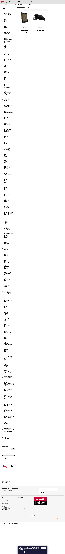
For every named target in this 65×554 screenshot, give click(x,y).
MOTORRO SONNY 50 (7, 372)
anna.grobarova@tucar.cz (7, 504)
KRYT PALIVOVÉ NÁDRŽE (7, 232)
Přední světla (6, 80)
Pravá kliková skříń (7, 134)
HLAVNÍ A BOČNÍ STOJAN (8, 399)
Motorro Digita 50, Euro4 (8, 431)
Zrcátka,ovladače (7, 61)
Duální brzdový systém (8, 253)
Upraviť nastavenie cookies (22, 518)
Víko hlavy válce (6, 294)
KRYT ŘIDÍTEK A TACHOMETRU (8, 406)
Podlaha (5, 348)
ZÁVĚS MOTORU (6, 106)
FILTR (5, 186)
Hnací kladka (6, 195)
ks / (8, 475)
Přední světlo (6, 249)
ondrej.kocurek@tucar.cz (7, 481)
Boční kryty (6, 78)
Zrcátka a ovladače (7, 330)
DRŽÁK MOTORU (6, 157)
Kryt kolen (5, 77)
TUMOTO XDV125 (6, 99)
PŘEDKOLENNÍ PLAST (7, 28)
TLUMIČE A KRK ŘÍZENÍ (7, 14)
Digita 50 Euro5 (6, 375)
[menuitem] (12, 2)
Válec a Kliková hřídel (7, 292)
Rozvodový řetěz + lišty (8, 39)
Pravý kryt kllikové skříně (8, 137)
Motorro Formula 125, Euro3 (8, 432)
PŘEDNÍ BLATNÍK (6, 405)
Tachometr (6, 79)
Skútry (4, 8)
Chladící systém (7, 37)
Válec (5, 42)
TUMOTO (5, 248)
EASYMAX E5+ (6, 12)
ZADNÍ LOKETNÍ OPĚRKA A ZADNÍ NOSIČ (9, 182)
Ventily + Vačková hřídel (8, 293)
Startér (5, 201)
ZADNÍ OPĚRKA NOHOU (7, 129)
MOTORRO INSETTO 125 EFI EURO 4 (9, 379)
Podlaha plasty (6, 76)
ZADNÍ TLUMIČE (6, 24)
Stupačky (5, 342)
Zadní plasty (6, 317)
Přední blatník (6, 72)
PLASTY (5, 27)
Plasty (5, 261)
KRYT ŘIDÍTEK (6, 25)
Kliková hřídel (6, 189)
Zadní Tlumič (6, 71)
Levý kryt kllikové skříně (8, 136)
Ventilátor (5, 286)
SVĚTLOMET (6, 118)
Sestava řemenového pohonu (9, 144)
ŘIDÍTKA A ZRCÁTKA (7, 13)
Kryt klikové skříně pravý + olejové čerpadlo (8, 41)
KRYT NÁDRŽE (6, 116)
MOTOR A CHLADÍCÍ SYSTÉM (8, 212)
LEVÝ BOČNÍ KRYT (7, 178)
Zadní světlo (6, 323)
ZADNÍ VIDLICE (6, 222)
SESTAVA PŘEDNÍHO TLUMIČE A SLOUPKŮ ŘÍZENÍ (9, 217)
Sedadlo (5, 67)
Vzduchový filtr (6, 54)
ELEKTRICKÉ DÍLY (6, 226)
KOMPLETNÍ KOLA (6, 438)
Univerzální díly (6, 436)
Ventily (5, 141)
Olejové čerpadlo (7, 199)
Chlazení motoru (7, 354)
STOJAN (5, 156)
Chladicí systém (6, 58)
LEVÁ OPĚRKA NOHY (7, 119)
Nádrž (5, 66)
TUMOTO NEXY (6, 208)
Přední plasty (6, 74)
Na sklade (5, 458)
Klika (5, 142)
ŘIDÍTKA (5, 100)
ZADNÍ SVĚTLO (6, 33)
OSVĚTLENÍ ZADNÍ (7, 229)
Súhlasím (44, 548)
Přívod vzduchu (6, 206)
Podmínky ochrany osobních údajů (23, 502)
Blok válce (6, 138)
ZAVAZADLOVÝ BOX (7, 126)
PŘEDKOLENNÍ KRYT (7, 167)
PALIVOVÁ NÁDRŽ (6, 214)
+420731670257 (5, 482)
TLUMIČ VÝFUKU (6, 107)
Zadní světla (6, 268)
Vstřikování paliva (7, 148)
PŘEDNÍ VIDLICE (6, 101)
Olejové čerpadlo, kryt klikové (8, 409)
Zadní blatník (6, 351)
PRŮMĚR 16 (5, 439)
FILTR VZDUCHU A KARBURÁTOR (9, 213)
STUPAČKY (6, 183)
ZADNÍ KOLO (6, 21)
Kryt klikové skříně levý (7, 46)
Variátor (5, 47)
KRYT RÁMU (6, 117)
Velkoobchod (20, 498)
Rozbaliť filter (8, 460)
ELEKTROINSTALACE (7, 130)
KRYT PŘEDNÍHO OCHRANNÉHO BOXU (9, 234)
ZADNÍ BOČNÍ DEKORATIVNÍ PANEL (9, 384)
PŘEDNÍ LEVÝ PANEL (7, 125)
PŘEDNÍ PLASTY (6, 26)
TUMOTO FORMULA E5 (7, 327)
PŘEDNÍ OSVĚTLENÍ (7, 32)
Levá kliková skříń (7, 132)
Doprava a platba (21, 503)
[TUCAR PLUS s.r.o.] (32, 515)
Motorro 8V (6, 378)
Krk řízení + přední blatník (8, 311)
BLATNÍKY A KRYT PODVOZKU (8, 235)
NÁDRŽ (5, 19)
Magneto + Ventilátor (7, 302)
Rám (5, 70)
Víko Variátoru (6, 285)
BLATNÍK (5, 179)
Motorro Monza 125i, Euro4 (8, 377)
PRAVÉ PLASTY (6, 173)
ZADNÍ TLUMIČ (6, 402)
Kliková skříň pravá (7, 243)
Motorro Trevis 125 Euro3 (8, 376)
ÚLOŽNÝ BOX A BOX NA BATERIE (9, 240)
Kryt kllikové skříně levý (7, 92)
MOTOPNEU (5, 437)
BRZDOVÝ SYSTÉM (7, 16)
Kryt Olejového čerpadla (8, 300)
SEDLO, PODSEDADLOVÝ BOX (8, 391)
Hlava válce (6, 84)
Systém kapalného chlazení (8, 112)
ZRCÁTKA (5, 187)
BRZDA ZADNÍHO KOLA (7, 400)
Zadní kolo (6, 68)
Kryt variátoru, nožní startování (9, 363)
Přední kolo (6, 256)
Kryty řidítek (6, 73)
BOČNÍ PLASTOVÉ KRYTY (8, 404)
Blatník (5, 267)
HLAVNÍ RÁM (6, 388)
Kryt (5, 301)
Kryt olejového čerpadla (8, 360)
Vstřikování (6, 53)
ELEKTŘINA (5, 34)
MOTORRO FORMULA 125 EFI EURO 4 (9, 430)
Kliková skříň (6, 188)
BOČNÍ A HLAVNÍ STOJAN (8, 105)
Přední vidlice (6, 255)
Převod (5, 143)
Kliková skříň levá (7, 95)
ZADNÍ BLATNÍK (6, 123)
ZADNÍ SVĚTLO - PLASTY (8, 174)
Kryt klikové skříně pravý (8, 272)
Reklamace (20, 504)
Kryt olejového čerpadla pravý (9, 43)
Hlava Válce (6, 38)
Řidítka (5, 60)
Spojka (5, 48)
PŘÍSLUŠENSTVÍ (6, 131)
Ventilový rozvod (7, 273)
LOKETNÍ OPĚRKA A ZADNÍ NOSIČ (9, 128)
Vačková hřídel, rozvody (8, 356)
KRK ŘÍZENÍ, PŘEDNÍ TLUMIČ (8, 389)
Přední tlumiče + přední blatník (9, 332)
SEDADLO (5, 20)
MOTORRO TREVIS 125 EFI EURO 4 (9, 433)
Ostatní (5, 443)
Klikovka (5, 52)
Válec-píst (6, 190)
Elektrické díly (6, 83)
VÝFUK (5, 18)
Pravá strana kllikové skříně (8, 247)
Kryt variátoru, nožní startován (9, 416)
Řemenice (6, 365)
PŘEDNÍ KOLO (6, 15)
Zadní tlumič (6, 321)
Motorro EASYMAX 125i (7, 428)
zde (22, 549)
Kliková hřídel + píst (7, 97)
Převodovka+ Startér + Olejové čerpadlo (9, 296)
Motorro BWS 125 (6, 373)
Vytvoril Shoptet (60, 518)
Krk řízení (5, 331)
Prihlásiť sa (42, 492)
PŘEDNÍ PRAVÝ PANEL (7, 124)
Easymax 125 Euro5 (7, 290)
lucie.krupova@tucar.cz (6, 499)
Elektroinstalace (6, 352)
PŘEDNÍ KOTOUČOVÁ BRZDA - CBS (8, 398)
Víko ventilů (6, 275)
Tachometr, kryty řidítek (8, 344)
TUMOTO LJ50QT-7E (7, 55)
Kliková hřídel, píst (7, 369)
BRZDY (5, 111)
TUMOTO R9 (6, 291)
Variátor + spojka (7, 93)
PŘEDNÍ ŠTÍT (6, 166)
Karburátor (6, 370)
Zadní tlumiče (6, 266)
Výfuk (5, 65)
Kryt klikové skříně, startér (8, 410)
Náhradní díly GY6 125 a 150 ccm (9, 442)
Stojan (5, 265)
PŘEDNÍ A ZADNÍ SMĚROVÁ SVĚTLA (9, 383)
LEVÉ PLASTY (6, 172)
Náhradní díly (5, 9)
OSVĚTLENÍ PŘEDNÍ (7, 228)
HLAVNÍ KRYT (6, 236)
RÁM (5, 22)
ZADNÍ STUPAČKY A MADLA (8, 211)
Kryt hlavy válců (6, 194)
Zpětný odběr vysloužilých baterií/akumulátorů (22, 505)
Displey (5, 306)
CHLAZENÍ (5, 165)
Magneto (5, 45)
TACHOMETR (6, 31)
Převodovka (6, 49)
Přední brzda (6, 64)
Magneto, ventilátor (7, 417)
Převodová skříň (6, 135)
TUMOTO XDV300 (7, 150)
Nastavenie (21, 551)
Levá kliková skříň (7, 242)
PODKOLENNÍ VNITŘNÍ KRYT (8, 396)
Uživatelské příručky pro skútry (23, 508)
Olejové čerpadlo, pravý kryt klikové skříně (8, 358)
